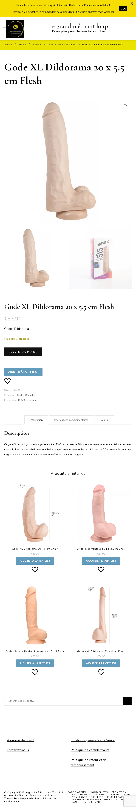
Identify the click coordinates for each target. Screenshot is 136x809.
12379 (21, 400)
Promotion (119, 792)
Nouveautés (99, 792)
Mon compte (93, 802)
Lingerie (114, 794)
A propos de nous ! (20, 740)
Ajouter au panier (23, 351)
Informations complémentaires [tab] (71, 420)
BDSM (126, 794)
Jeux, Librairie (116, 797)
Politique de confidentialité (90, 750)
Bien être (97, 797)
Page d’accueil (77, 792)
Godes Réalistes (26, 395)
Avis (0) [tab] (104, 420)
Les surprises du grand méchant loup (97, 799)
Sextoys (99, 794)
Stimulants (79, 797)
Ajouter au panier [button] (35, 522)
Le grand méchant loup (78, 26)
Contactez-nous (18, 750)
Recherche (127, 701)
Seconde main (81, 794)
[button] (125, 104)
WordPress (35, 798)
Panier (76, 802)
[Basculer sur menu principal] (4, 29)
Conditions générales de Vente (93, 740)
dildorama (31, 400)
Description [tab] (36, 420)
